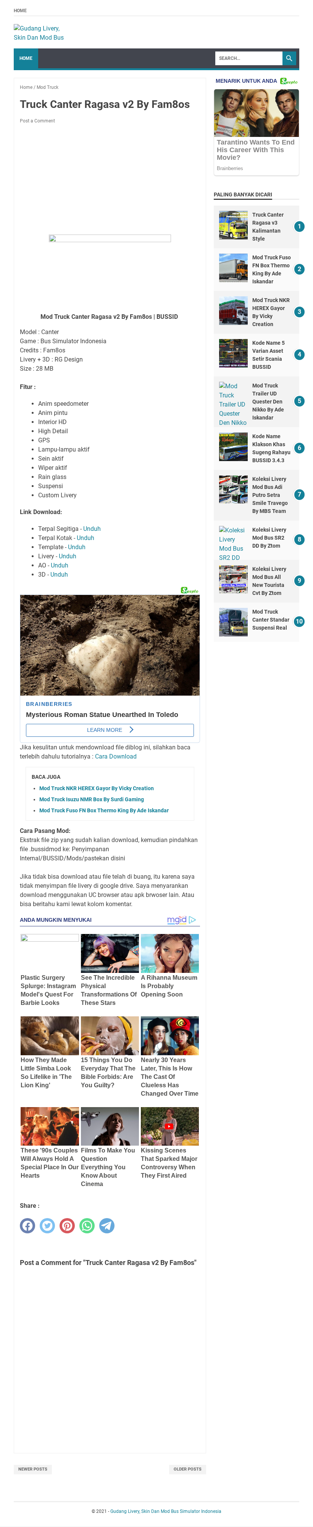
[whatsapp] (87, 1225)
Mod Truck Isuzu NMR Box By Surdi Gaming (91, 799)
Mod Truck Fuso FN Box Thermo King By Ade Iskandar (104, 810)
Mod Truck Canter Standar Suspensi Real (270, 620)
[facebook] (27, 1225)
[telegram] (107, 1225)
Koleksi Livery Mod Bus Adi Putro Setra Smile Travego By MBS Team (270, 495)
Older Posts (188, 1469)
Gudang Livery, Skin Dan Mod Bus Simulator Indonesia (165, 1511)
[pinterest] (67, 1225)
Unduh (92, 528)
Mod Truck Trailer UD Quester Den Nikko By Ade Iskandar (268, 402)
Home (20, 10)
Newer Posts (32, 1469)
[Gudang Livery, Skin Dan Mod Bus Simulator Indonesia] (42, 32)
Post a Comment (37, 121)
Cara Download (116, 756)
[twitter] (47, 1225)
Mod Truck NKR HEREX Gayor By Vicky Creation (96, 788)
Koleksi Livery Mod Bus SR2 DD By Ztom (269, 538)
